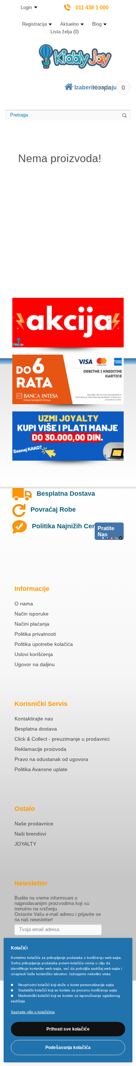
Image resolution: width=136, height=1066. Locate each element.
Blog (97, 24)
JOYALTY (25, 844)
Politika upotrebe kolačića (44, 644)
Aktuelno (69, 24)
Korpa (108, 87)
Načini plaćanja (32, 624)
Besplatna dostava (36, 729)
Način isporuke (32, 614)
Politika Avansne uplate (41, 769)
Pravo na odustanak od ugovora (51, 759)
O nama (24, 603)
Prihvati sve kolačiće (68, 1029)
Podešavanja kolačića (68, 1047)
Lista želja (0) (64, 31)
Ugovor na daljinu (35, 664)
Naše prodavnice (34, 823)
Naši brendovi (30, 834)
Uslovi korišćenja (34, 654)
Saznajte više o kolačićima (33, 1012)
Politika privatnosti (35, 634)
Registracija (34, 24)
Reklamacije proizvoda (40, 749)
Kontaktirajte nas (34, 719)
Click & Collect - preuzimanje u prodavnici (62, 739)
